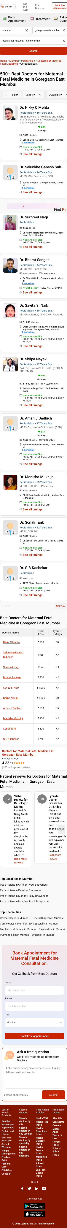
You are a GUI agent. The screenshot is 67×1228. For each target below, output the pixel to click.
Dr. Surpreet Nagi (34, 217)
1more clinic (28, 188)
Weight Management (8, 1152)
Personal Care (6, 1165)
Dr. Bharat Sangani (35, 260)
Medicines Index (41, 1158)
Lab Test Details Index (40, 1172)
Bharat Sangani (12, 677)
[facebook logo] (22, 1190)
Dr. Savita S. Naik (34, 305)
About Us (57, 1118)
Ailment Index (40, 1165)
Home (3, 60)
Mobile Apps (56, 1130)
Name (8, 982)
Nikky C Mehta (11, 642)
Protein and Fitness (7, 1132)
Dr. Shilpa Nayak (33, 359)
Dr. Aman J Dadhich (36, 418)
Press (55, 1155)
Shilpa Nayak (10, 697)
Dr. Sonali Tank (32, 522)
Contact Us (58, 1121)
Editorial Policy (56, 1150)
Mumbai (14, 60)
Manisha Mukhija (13, 718)
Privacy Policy (56, 1143)
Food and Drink (6, 1159)
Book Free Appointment (35, 1036)
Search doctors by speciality (24, 1140)
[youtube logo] (44, 1190)
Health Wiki (42, 1118)
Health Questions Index (41, 1131)
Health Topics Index (39, 1150)
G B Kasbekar (11, 738)
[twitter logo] (29, 1190)
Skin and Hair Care (6, 1139)
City (7, 1014)
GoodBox (6, 1173)
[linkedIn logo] (36, 1190)
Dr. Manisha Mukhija (36, 477)
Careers (56, 1125)
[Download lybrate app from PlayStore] (34, 1208)
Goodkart (6, 1121)
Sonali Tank (9, 728)
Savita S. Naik (11, 687)
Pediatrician (28, 60)
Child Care (6, 1170)
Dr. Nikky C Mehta (34, 107)
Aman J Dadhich (12, 708)
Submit (53, 1094)
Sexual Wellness (6, 1145)
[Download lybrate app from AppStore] (34, 1216)
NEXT (59, 606)
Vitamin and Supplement (7, 1126)
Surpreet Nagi (11, 667)
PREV (8, 606)
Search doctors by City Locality (25, 1130)
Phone (8, 998)
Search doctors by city (24, 1121)
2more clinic (28, 142)
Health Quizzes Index (40, 1140)
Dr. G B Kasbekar (33, 567)
